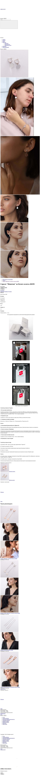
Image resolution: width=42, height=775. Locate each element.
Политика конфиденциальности (9, 719)
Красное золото (12, 471)
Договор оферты (6, 718)
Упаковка (6, 291)
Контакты (4, 723)
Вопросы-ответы (6, 722)
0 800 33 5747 (2, 689)
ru (0, 714)
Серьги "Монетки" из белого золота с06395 (11, 281)
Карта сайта (5, 724)
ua (1, 714)
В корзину (2, 290)
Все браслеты (7, 44)
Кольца (4, 40)
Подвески (4, 46)
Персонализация (6, 47)
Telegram (2, 699)
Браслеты (4, 42)
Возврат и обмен (6, 721)
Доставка (10, 291)
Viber (1, 708)
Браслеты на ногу (8, 45)
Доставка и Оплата (6, 720)
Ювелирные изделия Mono (8, 279)
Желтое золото (12, 480)
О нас (4, 717)
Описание (2, 291)
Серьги (4, 39)
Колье (4, 41)
